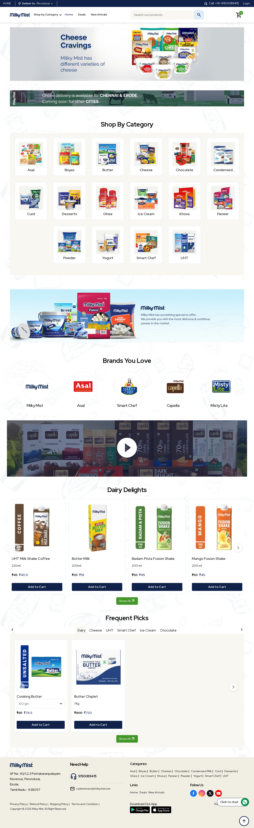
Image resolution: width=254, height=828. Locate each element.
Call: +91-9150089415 (224, 3)
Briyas (142, 771)
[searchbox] (167, 14)
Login (246, 3)
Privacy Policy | (19, 804)
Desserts (230, 771)
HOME (7, 3)
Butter (154, 771)
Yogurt (197, 776)
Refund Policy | (39, 804)
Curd (218, 771)
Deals (82, 14)
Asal (133, 771)
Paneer (173, 776)
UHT (226, 776)
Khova (161, 776)
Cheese (166, 771)
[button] (16, 547)
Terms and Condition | (85, 804)
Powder (185, 776)
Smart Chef (212, 776)
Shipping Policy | (60, 804)
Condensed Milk (201, 771)
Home (69, 14)
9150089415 (87, 776)
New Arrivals (99, 14)
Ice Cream (147, 776)
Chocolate (181, 771)
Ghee (134, 776)
